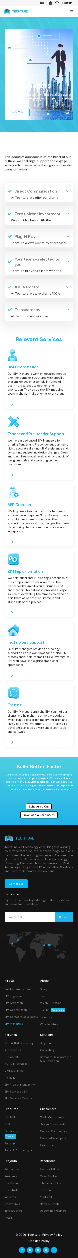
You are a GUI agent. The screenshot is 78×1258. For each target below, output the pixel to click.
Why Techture (49, 1024)
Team (43, 996)
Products (11, 1109)
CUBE (8, 1124)
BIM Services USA (16, 1091)
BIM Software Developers (21, 1017)
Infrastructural (14, 1210)
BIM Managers (14, 1023)
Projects (11, 1161)
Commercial (13, 1204)
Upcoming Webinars (53, 1210)
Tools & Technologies (19, 1150)
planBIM (10, 1117)
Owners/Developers (53, 1138)
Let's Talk (17, 112)
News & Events (50, 1204)
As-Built (10, 1077)
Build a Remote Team (18, 989)
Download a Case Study (39, 815)
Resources (47, 1161)
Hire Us (10, 981)
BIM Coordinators (16, 1010)
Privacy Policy (52, 1235)
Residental (11, 1176)
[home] (16, 11)
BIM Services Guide (52, 1183)
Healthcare (12, 1183)
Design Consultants (53, 1124)
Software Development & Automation (55, 1059)
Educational (12, 1169)
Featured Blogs (50, 1169)
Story (43, 989)
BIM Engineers (14, 996)
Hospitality (12, 1190)
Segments (46, 1043)
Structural (11, 1057)
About (44, 981)
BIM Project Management (21, 1084)
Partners (10, 1143)
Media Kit (46, 1197)
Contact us (16, 883)
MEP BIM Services (16, 1063)
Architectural (13, 1050)
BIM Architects (14, 1003)
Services (11, 1035)
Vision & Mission (50, 1003)
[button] (71, 11)
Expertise (46, 1017)
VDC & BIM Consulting (19, 1043)
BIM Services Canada (18, 1098)
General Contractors (53, 1131)
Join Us (52, 1010)
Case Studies (48, 1176)
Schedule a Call (39, 806)
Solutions (47, 1035)
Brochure (46, 1190)
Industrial (11, 1197)
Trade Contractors (52, 1117)
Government (48, 1145)
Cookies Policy (39, 1241)
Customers (48, 1109)
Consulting (47, 1050)
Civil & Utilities (14, 1070)
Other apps (12, 1133)
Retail (8, 1217)
